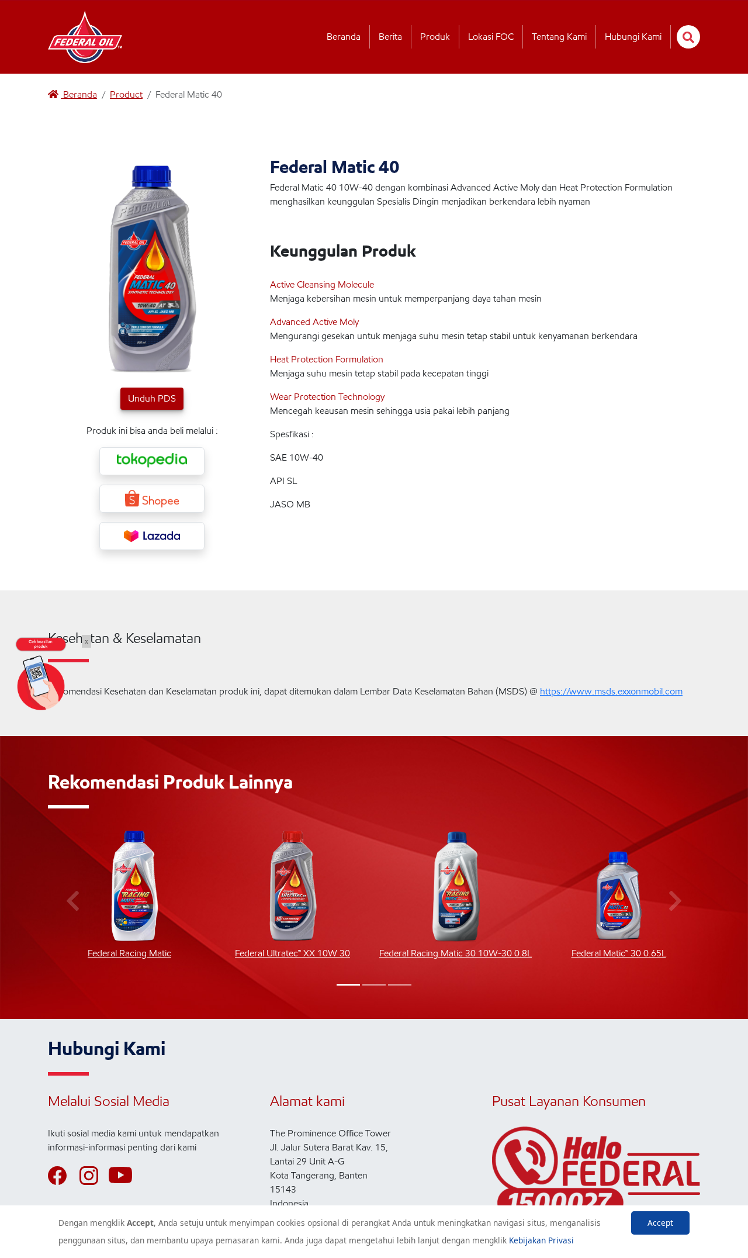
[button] (348, 985)
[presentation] (72, 901)
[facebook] (62, 1175)
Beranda (344, 36)
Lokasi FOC (491, 36)
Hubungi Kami (633, 36)
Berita (390, 36)
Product (126, 94)
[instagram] (94, 1175)
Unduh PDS (152, 398)
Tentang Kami (559, 36)
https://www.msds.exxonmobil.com (611, 691)
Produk (435, 36)
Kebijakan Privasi (541, 1240)
